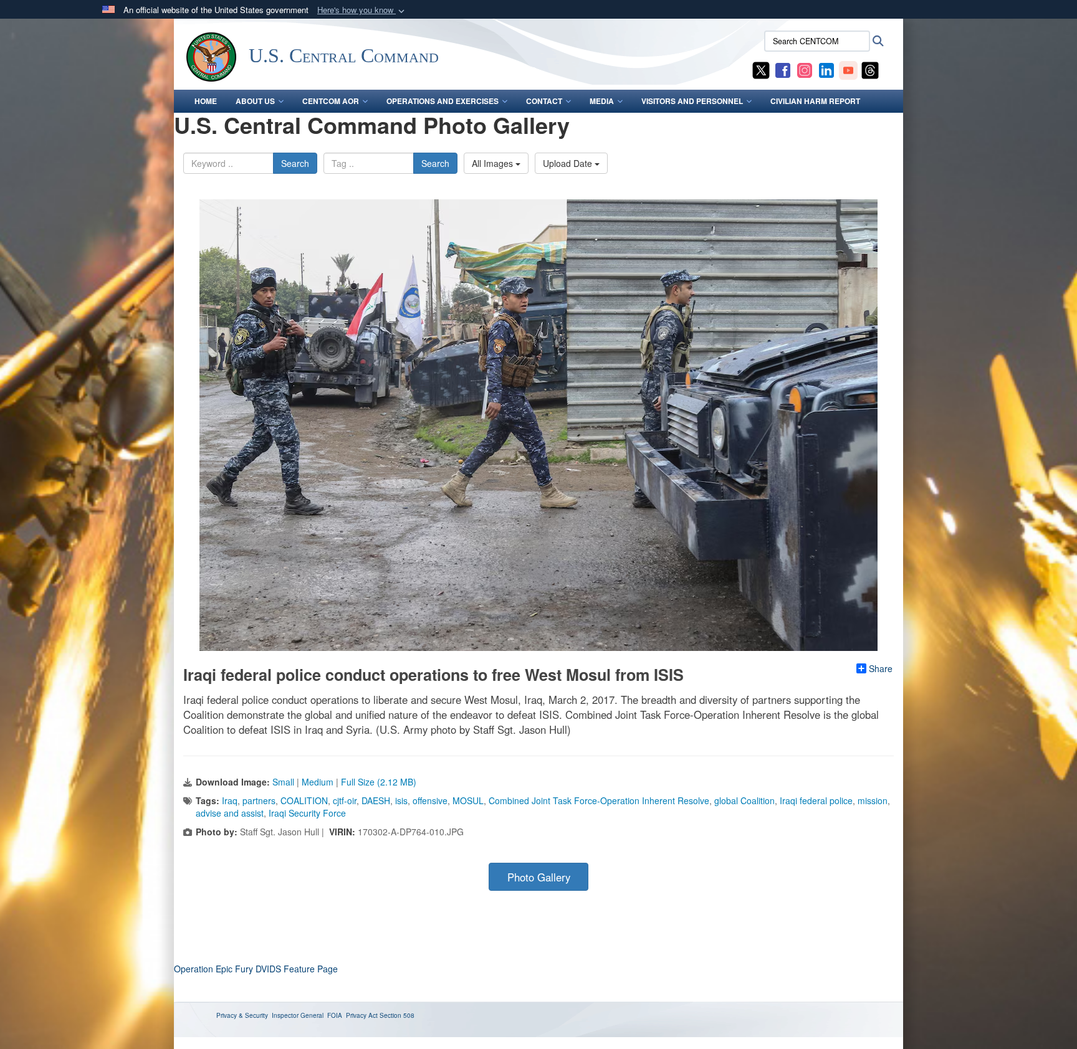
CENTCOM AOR (330, 101)
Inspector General (297, 1015)
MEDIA (602, 101)
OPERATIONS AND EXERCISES (442, 101)
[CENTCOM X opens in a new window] (761, 69)
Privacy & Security (242, 1015)
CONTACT (544, 101)
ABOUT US (255, 101)
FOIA (334, 1015)
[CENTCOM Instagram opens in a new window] (805, 69)
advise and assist (230, 813)
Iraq (229, 800)
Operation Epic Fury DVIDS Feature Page (256, 968)
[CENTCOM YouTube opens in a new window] (848, 69)
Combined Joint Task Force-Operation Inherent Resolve (599, 800)
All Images (493, 163)
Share (881, 668)
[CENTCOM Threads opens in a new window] (870, 69)
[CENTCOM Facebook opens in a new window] (783, 69)
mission (873, 800)
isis (401, 800)
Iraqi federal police (816, 800)
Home (205, 101)
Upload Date (569, 163)
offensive (430, 800)
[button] (362, 10)
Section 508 (397, 1015)
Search (295, 163)
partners (258, 800)
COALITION (304, 800)
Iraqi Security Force (307, 813)
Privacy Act (362, 1015)
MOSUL (468, 800)
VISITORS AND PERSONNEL (692, 101)
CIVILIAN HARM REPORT (815, 101)
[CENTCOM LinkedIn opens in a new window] (826, 69)
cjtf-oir (345, 800)
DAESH (375, 800)
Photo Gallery (538, 877)
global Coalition (744, 800)
